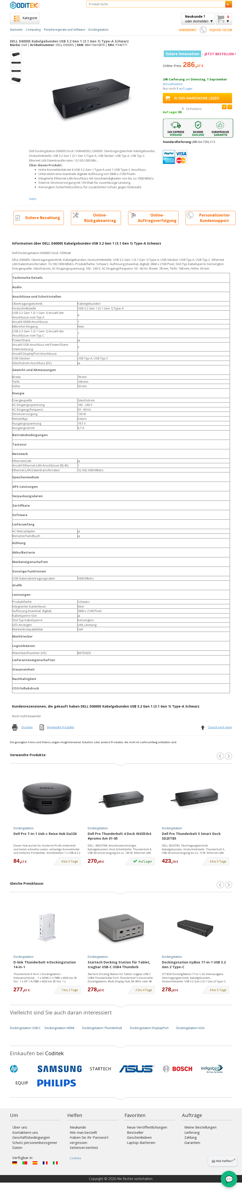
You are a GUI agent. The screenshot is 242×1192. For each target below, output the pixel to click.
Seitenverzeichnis (84, 1147)
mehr (33, 199)
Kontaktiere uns (25, 1132)
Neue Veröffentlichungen (147, 1127)
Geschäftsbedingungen (31, 1137)
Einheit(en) (193, 109)
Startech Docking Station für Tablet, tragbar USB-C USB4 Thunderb (119, 964)
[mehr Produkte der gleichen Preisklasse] (228, 884)
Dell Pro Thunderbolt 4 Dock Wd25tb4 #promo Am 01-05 (119, 836)
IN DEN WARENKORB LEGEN (196, 98)
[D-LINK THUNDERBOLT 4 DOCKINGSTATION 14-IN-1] (47, 927)
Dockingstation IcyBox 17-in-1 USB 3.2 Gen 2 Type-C (194, 964)
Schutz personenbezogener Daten (34, 1145)
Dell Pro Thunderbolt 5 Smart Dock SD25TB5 (191, 836)
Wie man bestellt (83, 1132)
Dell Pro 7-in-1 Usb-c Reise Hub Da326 (45, 833)
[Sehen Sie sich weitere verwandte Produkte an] (228, 756)
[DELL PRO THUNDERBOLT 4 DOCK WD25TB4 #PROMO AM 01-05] (121, 799)
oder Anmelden (196, 18)
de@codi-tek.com (221, 30)
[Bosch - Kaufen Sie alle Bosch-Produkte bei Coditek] (177, 1069)
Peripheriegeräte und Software (64, 30)
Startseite (16, 30)
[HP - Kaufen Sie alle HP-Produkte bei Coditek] (22, 1069)
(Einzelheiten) (172, 84)
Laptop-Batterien (141, 1142)
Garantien (192, 1142)
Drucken (27, 727)
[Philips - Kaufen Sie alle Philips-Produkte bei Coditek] (56, 1083)
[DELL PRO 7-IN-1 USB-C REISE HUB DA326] (47, 799)
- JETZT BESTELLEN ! (201, 54)
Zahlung (190, 1137)
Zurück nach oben (220, 727)
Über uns (19, 1127)
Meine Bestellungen (200, 1127)
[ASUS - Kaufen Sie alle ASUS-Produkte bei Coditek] (137, 1069)
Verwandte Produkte (60, 727)
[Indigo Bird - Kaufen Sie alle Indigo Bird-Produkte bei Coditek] (212, 1069)
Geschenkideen (139, 1137)
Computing (33, 30)
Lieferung (192, 1132)
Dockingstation (98, 30)
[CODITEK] (44, 5)
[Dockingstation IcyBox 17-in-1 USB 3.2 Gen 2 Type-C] (195, 927)
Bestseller (135, 1132)
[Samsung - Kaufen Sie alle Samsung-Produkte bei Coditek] (60, 1069)
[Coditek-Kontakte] (203, 29)
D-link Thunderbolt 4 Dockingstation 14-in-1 (44, 964)
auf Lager (186, 88)
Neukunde (78, 1127)
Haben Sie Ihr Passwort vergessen (89, 1140)
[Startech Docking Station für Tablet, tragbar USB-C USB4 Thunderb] (121, 927)
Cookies (75, 1158)
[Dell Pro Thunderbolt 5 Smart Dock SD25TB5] (195, 799)
